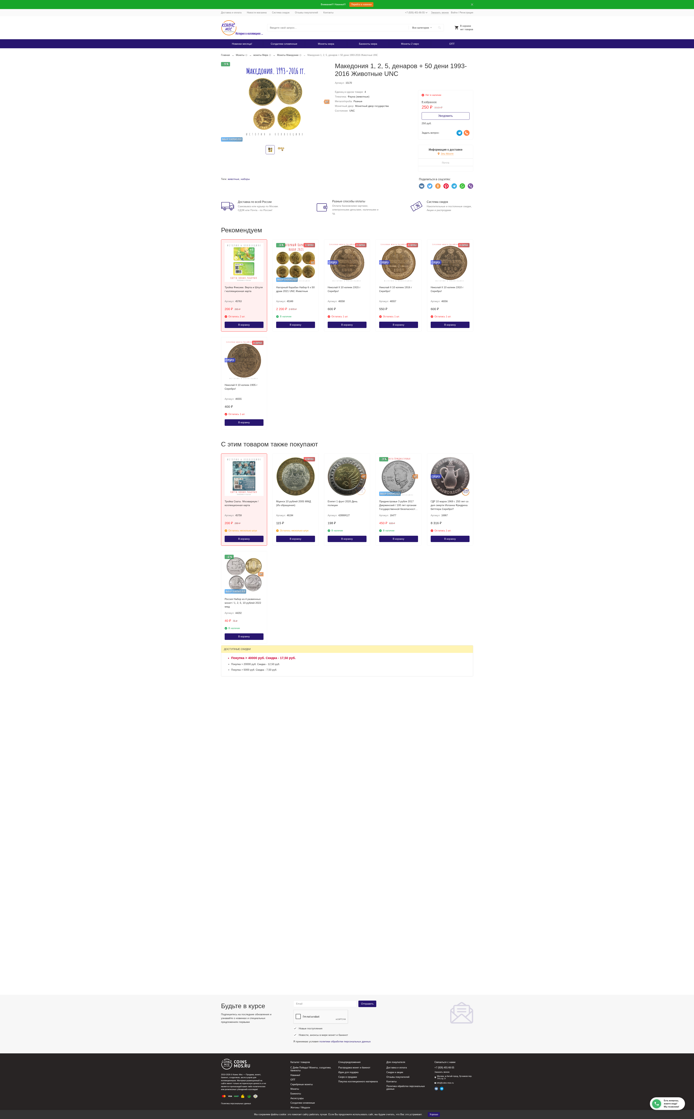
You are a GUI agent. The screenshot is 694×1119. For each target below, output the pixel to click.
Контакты (328, 12)
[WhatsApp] (462, 186)
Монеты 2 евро (410, 43)
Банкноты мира (368, 43)
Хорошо (434, 1114)
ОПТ (452, 43)
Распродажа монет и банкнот (354, 1067)
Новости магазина (257, 12)
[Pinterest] (446, 186)
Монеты (240, 55)
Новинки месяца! (242, 43)
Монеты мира (326, 43)
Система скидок (281, 12)
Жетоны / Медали (300, 1107)
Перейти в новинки (361, 4)
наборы (245, 179)
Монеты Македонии (287, 55)
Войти (454, 12)
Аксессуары (297, 1098)
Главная (225, 55)
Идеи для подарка (348, 1072)
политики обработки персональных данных (345, 1041)
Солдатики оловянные (284, 43)
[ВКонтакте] (421, 186)
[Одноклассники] (438, 186)
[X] (429, 186)
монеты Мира (260, 55)
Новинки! (295, 1075)
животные (233, 179)
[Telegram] (454, 186)
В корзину (244, 324)
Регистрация (466, 12)
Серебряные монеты (301, 1084)
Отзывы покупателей (306, 12)
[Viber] (470, 186)
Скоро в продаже (347, 1077)
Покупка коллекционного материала (358, 1081)
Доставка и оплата (231, 12)
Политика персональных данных (236, 1103)
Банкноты (295, 1093)
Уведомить (445, 115)
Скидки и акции (394, 1072)
